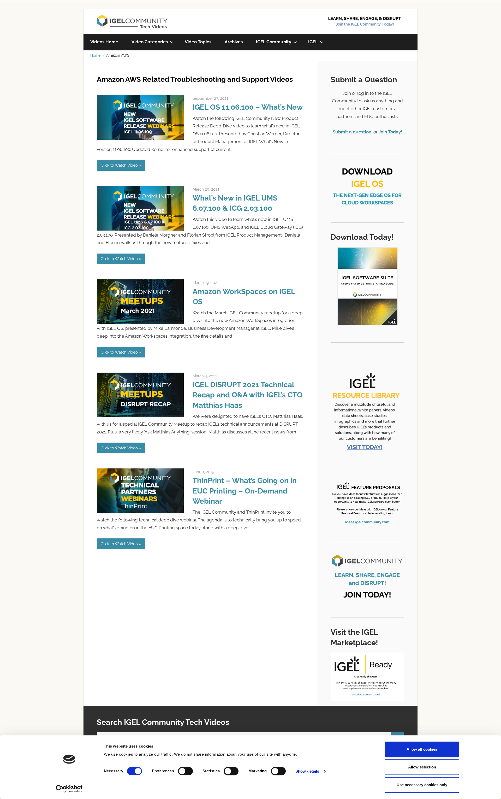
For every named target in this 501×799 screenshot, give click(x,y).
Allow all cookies (422, 749)
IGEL (313, 41)
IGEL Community (273, 41)
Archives (234, 41)
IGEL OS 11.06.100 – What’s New (248, 107)
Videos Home (104, 41)
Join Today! (390, 131)
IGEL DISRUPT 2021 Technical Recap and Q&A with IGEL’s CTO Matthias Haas (247, 394)
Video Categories (150, 41)
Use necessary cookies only (422, 785)
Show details (307, 771)
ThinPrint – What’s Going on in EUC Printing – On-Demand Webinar (245, 490)
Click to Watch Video (119, 165)
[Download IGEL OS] (367, 184)
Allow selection (422, 767)
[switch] (185, 771)
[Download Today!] (367, 286)
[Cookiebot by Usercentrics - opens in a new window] (69, 789)
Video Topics (198, 41)
